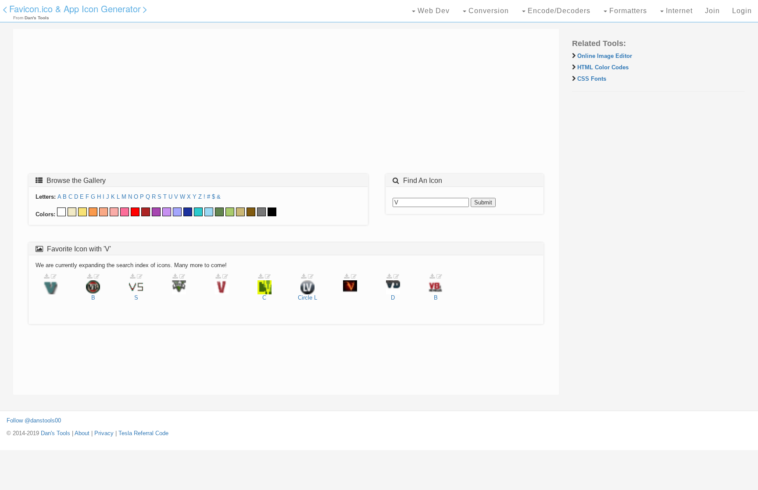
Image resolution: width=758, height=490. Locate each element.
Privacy (104, 433)
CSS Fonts (591, 78)
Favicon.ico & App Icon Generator (75, 8)
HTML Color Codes (603, 67)
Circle (305, 297)
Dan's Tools (55, 433)
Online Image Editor (604, 56)
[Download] (46, 276)
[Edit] (54, 276)
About (82, 433)
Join (712, 10)
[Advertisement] (283, 104)
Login (742, 10)
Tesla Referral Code (143, 433)
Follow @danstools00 (34, 420)
